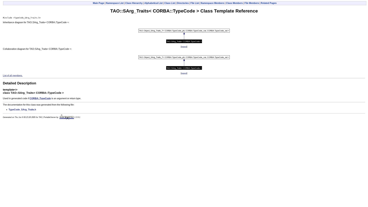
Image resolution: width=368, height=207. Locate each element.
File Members (252, 3)
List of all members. (13, 75)
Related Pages (269, 3)
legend (184, 47)
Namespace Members (212, 3)
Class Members (234, 3)
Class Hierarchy (134, 3)
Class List (169, 3)
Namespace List (114, 3)
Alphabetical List (153, 3)
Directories (183, 3)
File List (194, 3)
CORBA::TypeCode (40, 98)
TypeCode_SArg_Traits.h (22, 109)
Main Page (98, 3)
